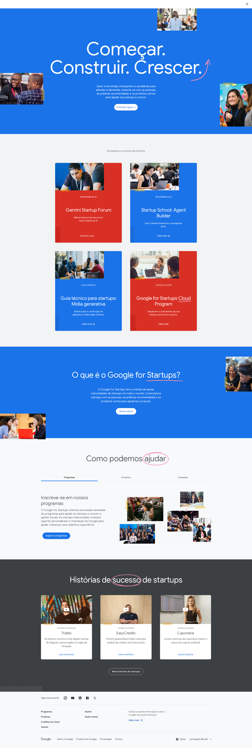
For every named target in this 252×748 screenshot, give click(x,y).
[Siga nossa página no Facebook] (87, 698)
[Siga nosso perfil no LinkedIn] (80, 698)
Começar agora (124, 107)
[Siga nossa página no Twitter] (95, 698)
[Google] (46, 739)
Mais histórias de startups (126, 671)
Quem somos (126, 411)
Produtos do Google (86, 739)
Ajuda (182, 739)
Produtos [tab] (126, 477)
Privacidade (106, 739)
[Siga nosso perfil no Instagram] (65, 698)
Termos (118, 739)
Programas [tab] (69, 477)
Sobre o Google (65, 739)
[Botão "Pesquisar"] (247, 4)
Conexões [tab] (183, 477)
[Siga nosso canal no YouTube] (73, 698)
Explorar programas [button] (56, 535)
